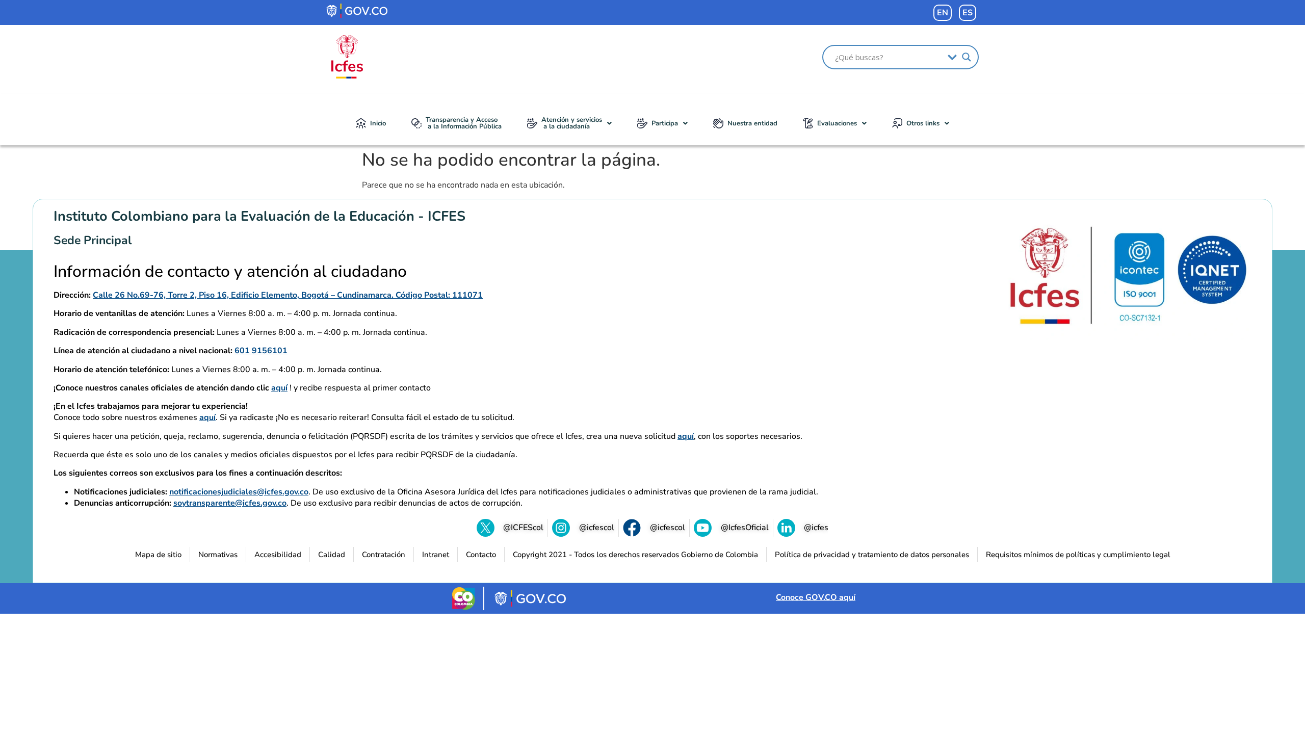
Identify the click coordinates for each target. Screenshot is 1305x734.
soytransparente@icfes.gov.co (229, 503)
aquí (279, 388)
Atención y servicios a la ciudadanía (571, 123)
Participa (664, 123)
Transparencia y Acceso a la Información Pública (464, 123)
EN (942, 12)
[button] (569, 123)
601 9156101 (261, 350)
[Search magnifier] (966, 57)
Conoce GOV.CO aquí (815, 597)
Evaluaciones (837, 123)
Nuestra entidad (752, 123)
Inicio (378, 123)
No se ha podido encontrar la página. (511, 160)
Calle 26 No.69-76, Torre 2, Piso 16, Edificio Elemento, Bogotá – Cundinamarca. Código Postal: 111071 (288, 295)
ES (967, 12)
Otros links (922, 123)
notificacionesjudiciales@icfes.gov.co (238, 491)
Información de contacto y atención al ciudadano (230, 271)
